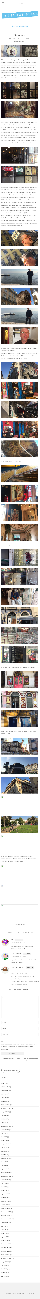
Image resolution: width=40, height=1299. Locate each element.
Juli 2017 (4, 1226)
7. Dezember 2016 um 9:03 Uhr (18, 956)
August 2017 (5, 1222)
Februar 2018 (5, 1201)
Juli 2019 (4, 1162)
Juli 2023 (4, 1094)
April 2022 (4, 1122)
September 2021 (6, 1126)
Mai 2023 (4, 1101)
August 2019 (5, 1158)
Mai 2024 (4, 1083)
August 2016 (5, 1262)
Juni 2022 (4, 1115)
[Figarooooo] (19, 51)
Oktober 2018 (5, 1172)
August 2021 (5, 1130)
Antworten (19, 940)
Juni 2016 (4, 1269)
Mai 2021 (4, 1140)
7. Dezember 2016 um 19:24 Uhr (18, 970)
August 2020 (5, 1144)
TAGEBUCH (24, 26)
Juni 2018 (4, 1187)
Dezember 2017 (6, 1208)
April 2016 (4, 1276)
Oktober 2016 (5, 1255)
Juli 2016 (4, 1265)
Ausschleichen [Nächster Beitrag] (25, 1061)
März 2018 (4, 1197)
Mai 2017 (4, 1233)
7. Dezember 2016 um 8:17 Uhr (18, 942)
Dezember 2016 (6, 1247)
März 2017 (4, 1240)
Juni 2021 (4, 1137)
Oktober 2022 (5, 1105)
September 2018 (6, 1176)
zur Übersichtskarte (11, 1070)
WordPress (31, 1293)
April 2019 (4, 1169)
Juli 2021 (4, 1133)
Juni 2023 (4, 1097)
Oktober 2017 (5, 1215)
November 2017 (6, 1212)
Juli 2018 (4, 1183)
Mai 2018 (4, 1190)
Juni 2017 (4, 1230)
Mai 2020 (4, 1155)
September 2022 (6, 1108)
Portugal (16, 26)
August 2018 (5, 1180)
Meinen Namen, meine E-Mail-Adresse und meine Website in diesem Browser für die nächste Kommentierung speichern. (19, 1046)
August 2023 (5, 1090)
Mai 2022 (4, 1119)
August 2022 (5, 1112)
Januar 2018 (5, 1205)
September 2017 (6, 1219)
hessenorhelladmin (19, 41)
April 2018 (4, 1194)
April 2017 (4, 1237)
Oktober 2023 (5, 1087)
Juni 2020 (4, 1151)
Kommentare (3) (20, 924)
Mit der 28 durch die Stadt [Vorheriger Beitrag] (20, 1058)
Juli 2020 (4, 1147)
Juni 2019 (4, 1165)
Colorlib (19, 1293)
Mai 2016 (4, 1272)
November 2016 (6, 1251)
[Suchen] (37, 3)
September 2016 (6, 1258)
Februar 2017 (5, 1244)
